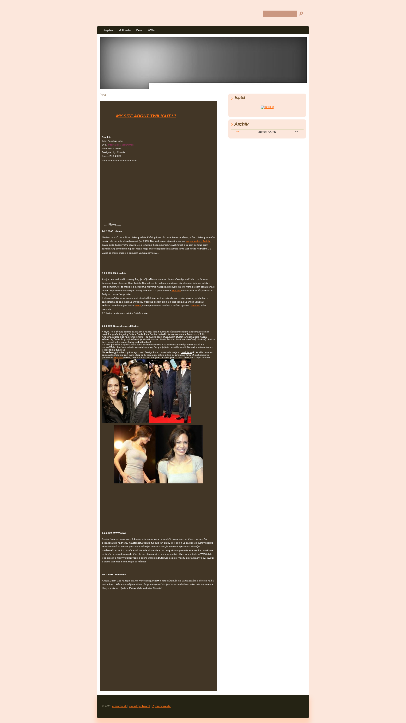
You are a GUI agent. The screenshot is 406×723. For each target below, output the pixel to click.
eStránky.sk (119, 706)
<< (237, 132)
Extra (139, 30)
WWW (151, 30)
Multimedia (125, 30)
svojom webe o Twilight (198, 241)
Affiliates (176, 290)
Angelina (108, 30)
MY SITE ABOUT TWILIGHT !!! (146, 116)
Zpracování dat (161, 706)
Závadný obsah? (139, 706)
